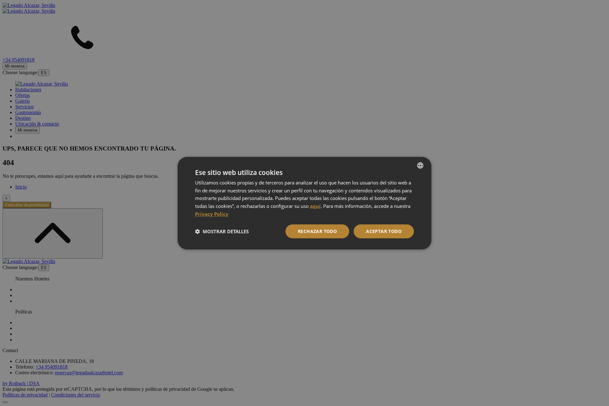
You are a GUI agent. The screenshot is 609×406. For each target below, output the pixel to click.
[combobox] (420, 165)
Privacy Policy (211, 214)
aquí (315, 206)
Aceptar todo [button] (384, 231)
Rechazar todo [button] (317, 231)
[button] (222, 231)
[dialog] (304, 203)
